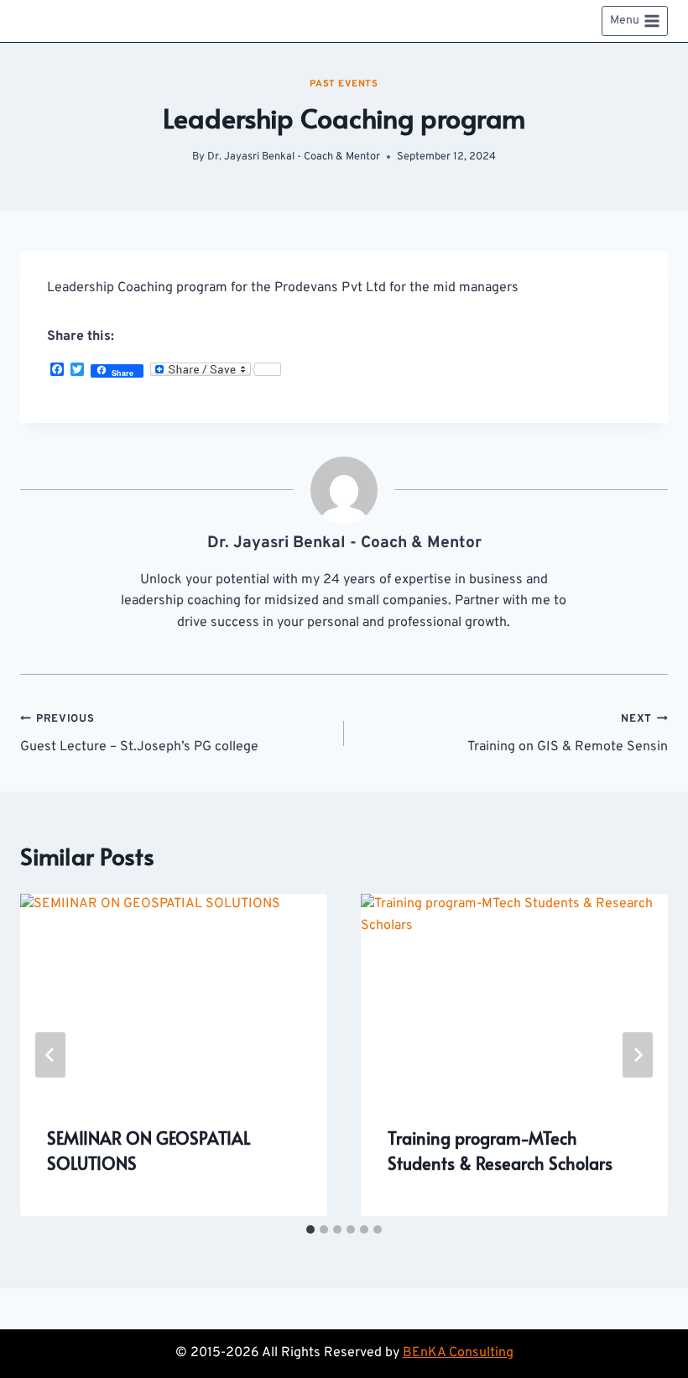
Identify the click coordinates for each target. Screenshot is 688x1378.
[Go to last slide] (50, 1055)
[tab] (310, 1229)
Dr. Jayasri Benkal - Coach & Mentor (293, 157)
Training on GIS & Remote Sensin (567, 733)
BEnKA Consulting (458, 1352)
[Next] (638, 1055)
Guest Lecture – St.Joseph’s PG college (139, 733)
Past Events (344, 84)
